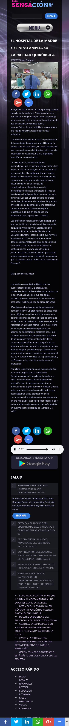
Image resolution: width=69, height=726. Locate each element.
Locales (23, 680)
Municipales (26, 701)
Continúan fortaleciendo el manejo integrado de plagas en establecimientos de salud (37, 555)
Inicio (22, 676)
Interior (23, 687)
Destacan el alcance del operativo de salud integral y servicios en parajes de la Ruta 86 (37, 528)
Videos (23, 704)
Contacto (25, 708)
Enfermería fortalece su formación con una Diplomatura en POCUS (33, 489)
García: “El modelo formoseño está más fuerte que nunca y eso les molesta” (36, 656)
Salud (22, 697)
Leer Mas (21, 515)
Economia (25, 694)
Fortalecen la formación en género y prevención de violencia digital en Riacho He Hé (34, 610)
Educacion (25, 690)
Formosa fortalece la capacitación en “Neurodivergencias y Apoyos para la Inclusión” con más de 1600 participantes (35, 580)
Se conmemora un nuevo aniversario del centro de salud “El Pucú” (34, 543)
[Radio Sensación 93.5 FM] (34, 4)
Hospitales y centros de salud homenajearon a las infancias (36, 566)
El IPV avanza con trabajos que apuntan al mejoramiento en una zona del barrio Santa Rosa (35, 599)
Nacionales (25, 683)
